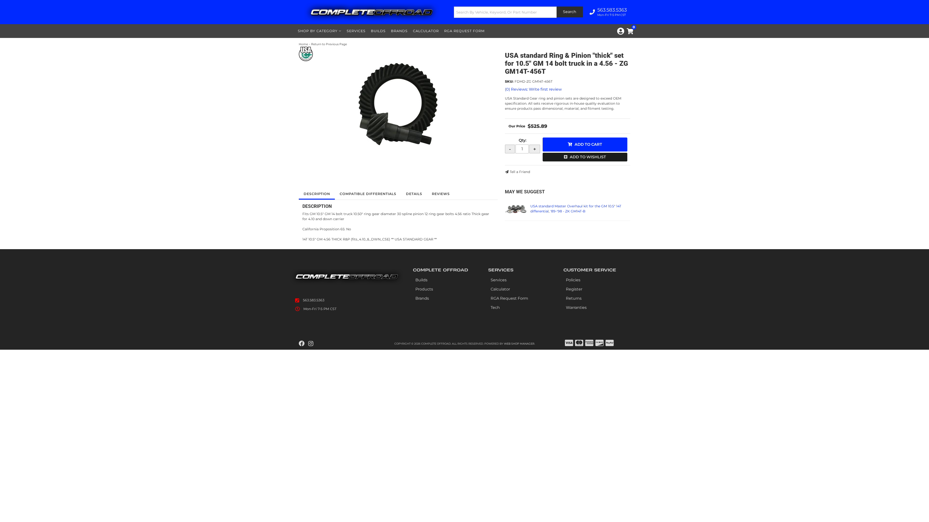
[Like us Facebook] (302, 344)
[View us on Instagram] (310, 344)
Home (303, 44)
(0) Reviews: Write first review (533, 89)
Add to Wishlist (588, 157)
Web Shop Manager (519, 343)
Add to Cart (588, 144)
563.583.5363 (313, 300)
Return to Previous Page (329, 44)
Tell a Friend (520, 172)
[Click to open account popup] (621, 31)
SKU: (509, 81)
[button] (518, 12)
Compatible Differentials (368, 194)
